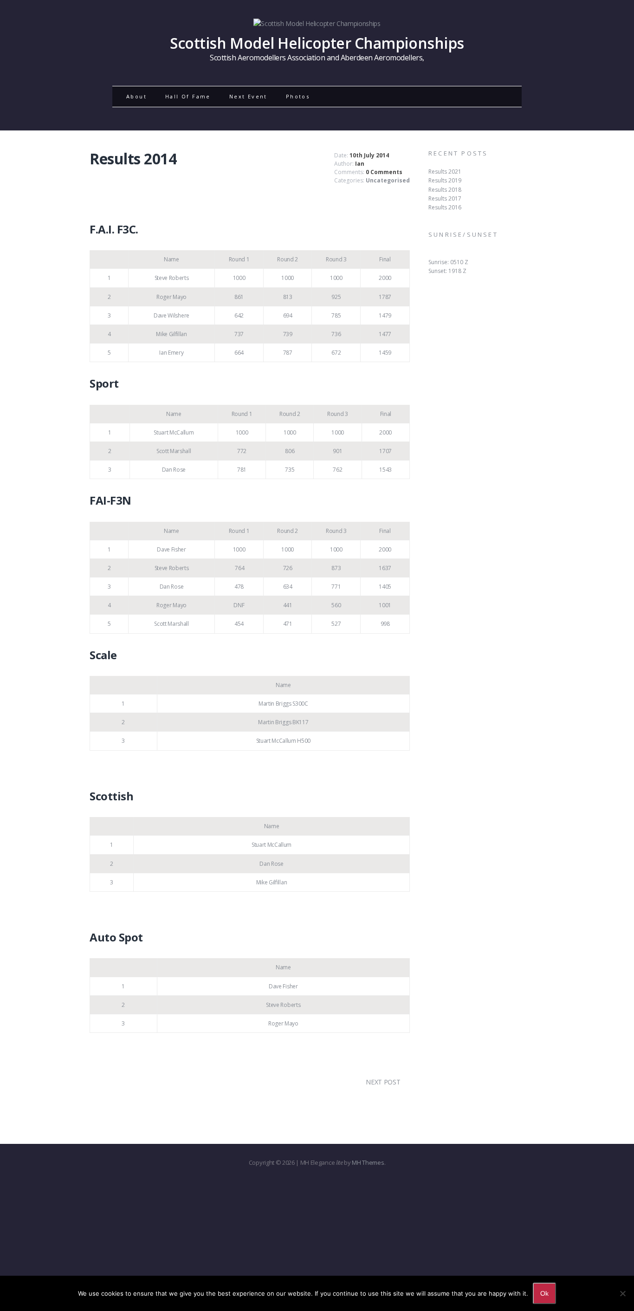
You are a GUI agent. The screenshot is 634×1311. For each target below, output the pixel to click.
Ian (359, 164)
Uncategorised (388, 180)
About (136, 96)
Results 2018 (444, 190)
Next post (383, 1081)
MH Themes (368, 1162)
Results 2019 (444, 180)
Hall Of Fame (188, 96)
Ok (544, 1293)
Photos (298, 96)
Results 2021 (444, 171)
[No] (622, 1293)
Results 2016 (444, 207)
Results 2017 (444, 198)
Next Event (248, 96)
